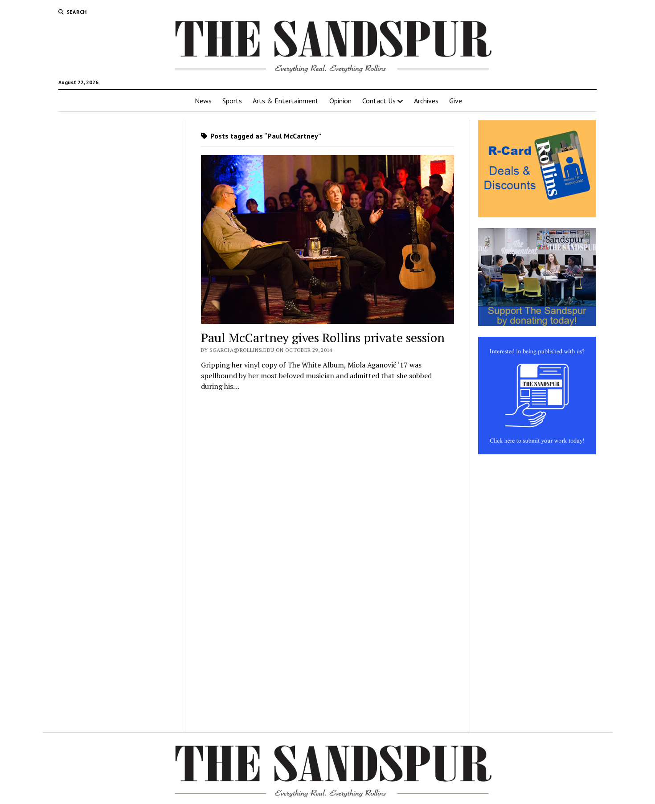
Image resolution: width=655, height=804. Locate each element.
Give (455, 100)
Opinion (340, 100)
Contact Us (379, 100)
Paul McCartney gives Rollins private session (323, 337)
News (203, 100)
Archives (426, 100)
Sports (232, 100)
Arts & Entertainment (286, 100)
